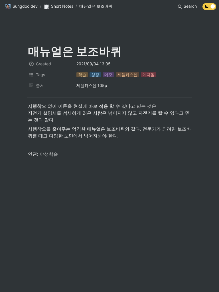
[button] (21, 6)
